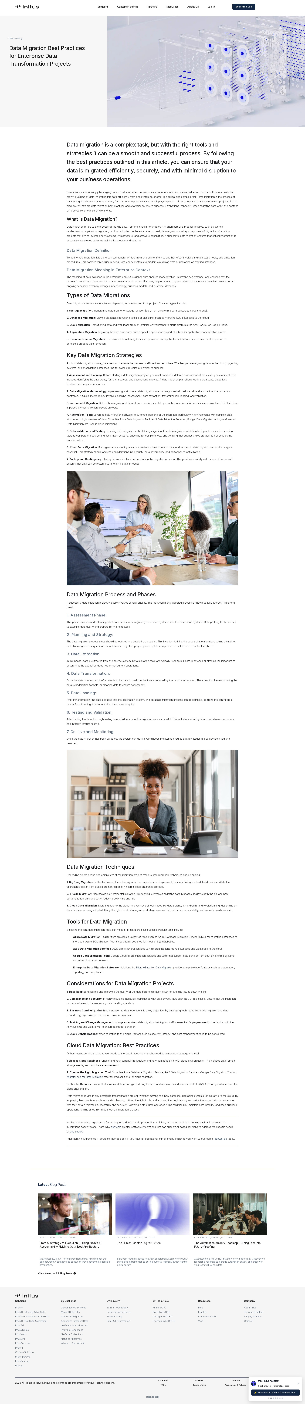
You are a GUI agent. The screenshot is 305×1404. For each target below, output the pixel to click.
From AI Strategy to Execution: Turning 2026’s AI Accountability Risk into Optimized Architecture (70, 1244)
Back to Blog (16, 38)
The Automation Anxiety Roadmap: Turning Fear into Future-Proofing (227, 1244)
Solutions (70, 1237)
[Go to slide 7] (282, 1398)
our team (116, 1126)
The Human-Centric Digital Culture (139, 1243)
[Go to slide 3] (273, 1398)
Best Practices (125, 1237)
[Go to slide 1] (268, 1398)
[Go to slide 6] (280, 1398)
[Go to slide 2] (271, 1398)
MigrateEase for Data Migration (154, 967)
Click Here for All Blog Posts (55, 1273)
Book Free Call (244, 6)
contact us (220, 1138)
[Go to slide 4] (275, 1398)
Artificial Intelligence (52, 1237)
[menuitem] (103, 6)
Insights (138, 1237)
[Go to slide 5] (277, 1398)
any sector (76, 1131)
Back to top (152, 1396)
